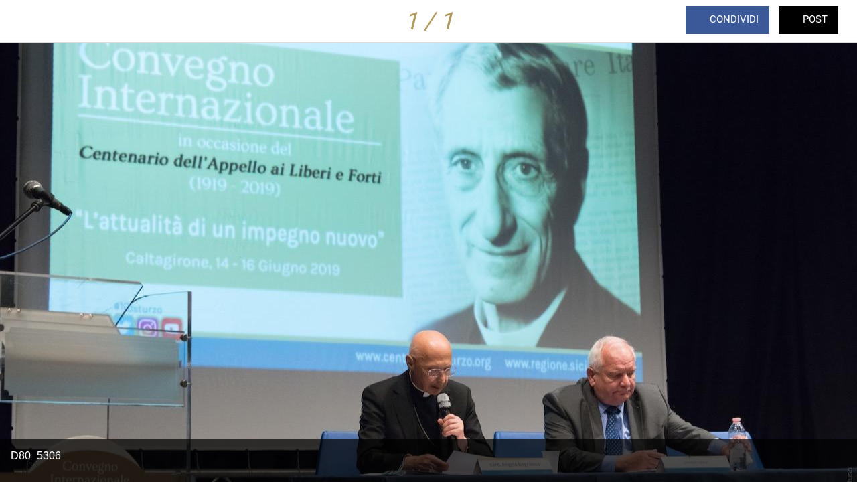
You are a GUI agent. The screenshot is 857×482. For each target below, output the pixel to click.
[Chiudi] (21, 21)
